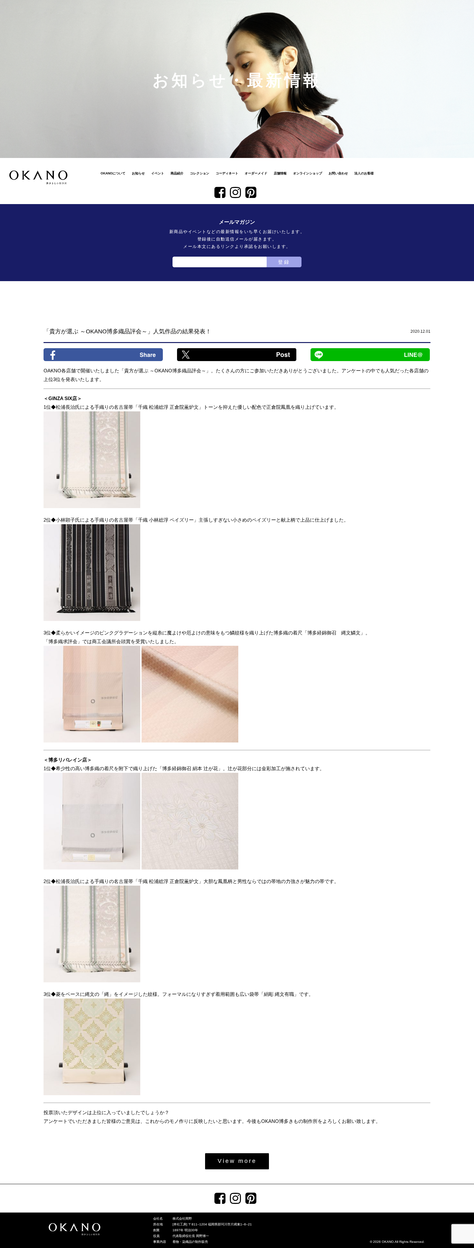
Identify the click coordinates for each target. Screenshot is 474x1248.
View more (237, 1161)
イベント (157, 173)
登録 (284, 262)
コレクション (199, 173)
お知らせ (138, 173)
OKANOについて (113, 173)
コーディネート (227, 173)
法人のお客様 (364, 173)
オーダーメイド (256, 173)
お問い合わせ (338, 173)
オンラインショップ (307, 173)
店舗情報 (280, 173)
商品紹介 (177, 173)
